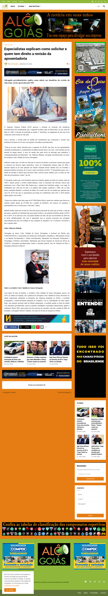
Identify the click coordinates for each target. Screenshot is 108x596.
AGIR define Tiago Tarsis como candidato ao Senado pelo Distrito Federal (97, 450)
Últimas (21, 6)
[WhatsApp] (34, 327)
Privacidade (94, 593)
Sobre (8, 1)
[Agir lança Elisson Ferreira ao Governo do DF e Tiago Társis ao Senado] (59, 348)
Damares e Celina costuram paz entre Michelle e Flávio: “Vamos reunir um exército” (36, 359)
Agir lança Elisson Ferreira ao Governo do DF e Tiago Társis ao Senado (58, 359)
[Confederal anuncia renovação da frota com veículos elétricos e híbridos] (14, 348)
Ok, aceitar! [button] (10, 590)
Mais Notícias (34, 6)
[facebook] (92, 1)
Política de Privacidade (11, 585)
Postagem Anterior (9, 392)
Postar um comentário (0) (36, 385)
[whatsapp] (101, 1)
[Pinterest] (38, 327)
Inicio (13, 6)
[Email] (42, 327)
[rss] (105, 1)
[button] (99, 6)
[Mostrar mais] (46, 327)
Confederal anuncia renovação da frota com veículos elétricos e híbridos (14, 359)
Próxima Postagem (64, 392)
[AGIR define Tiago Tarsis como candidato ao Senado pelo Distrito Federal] (97, 439)
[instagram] (98, 1)
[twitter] (95, 1)
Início (3, 1)
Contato (14, 1)
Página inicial (8, 45)
